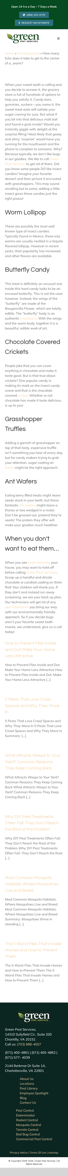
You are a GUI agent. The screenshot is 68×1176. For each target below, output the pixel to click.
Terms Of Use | (39, 1152)
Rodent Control (27, 1120)
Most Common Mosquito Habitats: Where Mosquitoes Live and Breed (32, 884)
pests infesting (39, 562)
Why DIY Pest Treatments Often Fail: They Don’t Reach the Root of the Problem (32, 823)
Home (9, 53)
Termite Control (27, 1130)
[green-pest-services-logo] (23, 34)
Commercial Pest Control (34, 1139)
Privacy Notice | (20, 1152)
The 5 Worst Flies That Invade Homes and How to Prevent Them (33, 950)
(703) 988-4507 (29, 1044)
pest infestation (17, 607)
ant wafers (27, 505)
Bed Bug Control (28, 1134)
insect (9, 467)
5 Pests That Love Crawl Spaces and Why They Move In (32, 705)
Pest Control (25, 1110)
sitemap (53, 1152)
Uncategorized (28, 53)
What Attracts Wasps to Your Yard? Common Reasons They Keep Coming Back (32, 761)
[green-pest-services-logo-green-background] (34, 1012)
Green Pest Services (41, 572)
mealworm (28, 318)
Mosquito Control (28, 1125)
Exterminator (25, 1115)
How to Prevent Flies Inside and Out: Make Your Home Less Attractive (30, 649)
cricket (23, 395)
